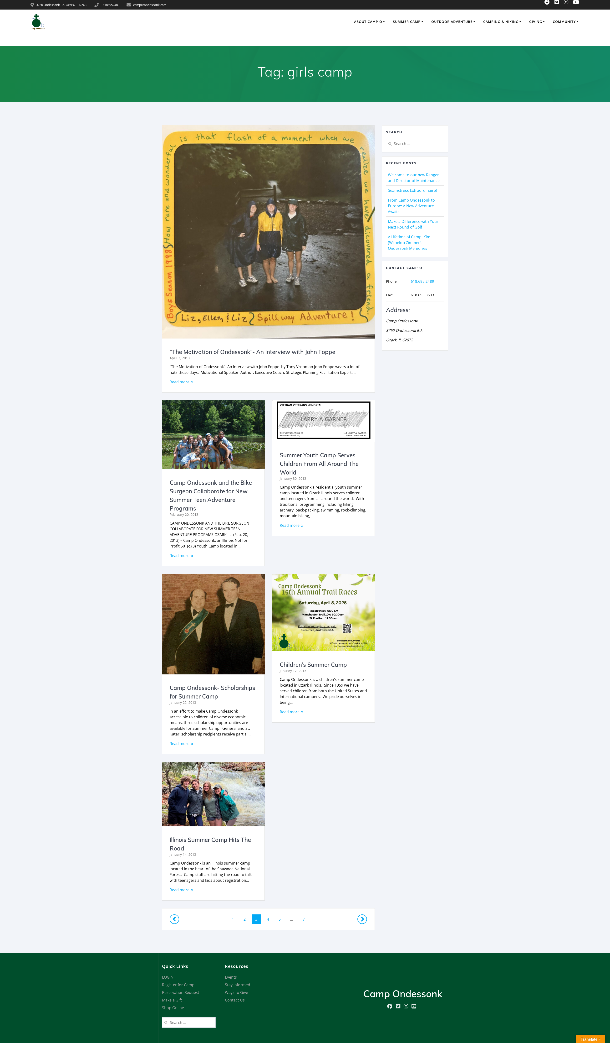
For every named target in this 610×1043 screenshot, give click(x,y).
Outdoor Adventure (452, 21)
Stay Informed (237, 984)
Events (231, 977)
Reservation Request (180, 992)
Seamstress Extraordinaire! (412, 190)
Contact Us (235, 1000)
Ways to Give (236, 992)
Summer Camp (407, 21)
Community (564, 21)
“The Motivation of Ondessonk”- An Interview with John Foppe (252, 351)
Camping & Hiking (500, 21)
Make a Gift (172, 1000)
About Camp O (368, 21)
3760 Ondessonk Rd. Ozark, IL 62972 (61, 5)
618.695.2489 (422, 281)
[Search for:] (415, 143)
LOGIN (167, 977)
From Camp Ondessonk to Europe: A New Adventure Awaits (411, 206)
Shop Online (173, 1007)
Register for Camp (178, 984)
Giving (535, 21)
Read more (179, 382)
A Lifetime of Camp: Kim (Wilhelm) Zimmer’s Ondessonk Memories (409, 242)
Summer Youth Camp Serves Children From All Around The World (319, 464)
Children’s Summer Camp (313, 664)
